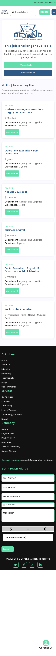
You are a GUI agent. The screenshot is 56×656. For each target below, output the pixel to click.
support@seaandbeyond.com (36, 460)
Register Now (7, 433)
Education (6, 369)
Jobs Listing (7, 405)
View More (10, 132)
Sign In (4, 429)
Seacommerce (8, 387)
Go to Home (26, 73)
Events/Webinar (9, 410)
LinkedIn (5, 419)
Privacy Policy (8, 438)
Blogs (4, 382)
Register (44, 12)
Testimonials (7, 378)
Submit (6, 549)
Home (4, 360)
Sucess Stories (8, 451)
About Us (5, 364)
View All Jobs (26, 65)
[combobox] (4, 504)
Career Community (10, 446)
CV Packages (7, 397)
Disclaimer (6, 442)
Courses (5, 401)
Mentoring (6, 373)
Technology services (11, 414)
